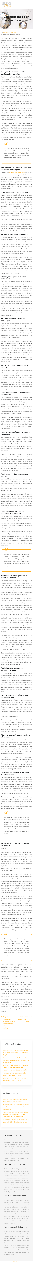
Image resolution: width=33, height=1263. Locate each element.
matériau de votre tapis (17, 173)
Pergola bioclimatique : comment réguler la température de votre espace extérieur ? (9, 1022)
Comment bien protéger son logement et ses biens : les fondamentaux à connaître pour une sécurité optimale (15, 1068)
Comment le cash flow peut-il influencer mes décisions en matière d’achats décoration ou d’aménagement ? (16, 1114)
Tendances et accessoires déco (9, 32)
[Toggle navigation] (30, 4)
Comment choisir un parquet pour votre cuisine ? (24, 1019)
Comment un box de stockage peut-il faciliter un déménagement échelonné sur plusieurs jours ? (16, 1060)
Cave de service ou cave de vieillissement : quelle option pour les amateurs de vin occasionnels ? (16, 1107)
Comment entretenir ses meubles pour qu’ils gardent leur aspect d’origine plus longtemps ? (15, 1052)
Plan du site (16, 1262)
